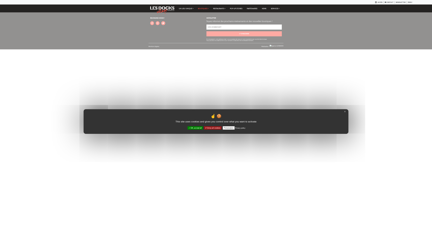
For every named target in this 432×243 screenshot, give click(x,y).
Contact (390, 2)
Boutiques (202, 9)
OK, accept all (196, 128)
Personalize (228, 128)
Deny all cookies (213, 128)
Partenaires (252, 9)
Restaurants (218, 9)
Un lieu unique (185, 9)
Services (274, 9)
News (264, 9)
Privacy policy (240, 128)
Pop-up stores (236, 9)
